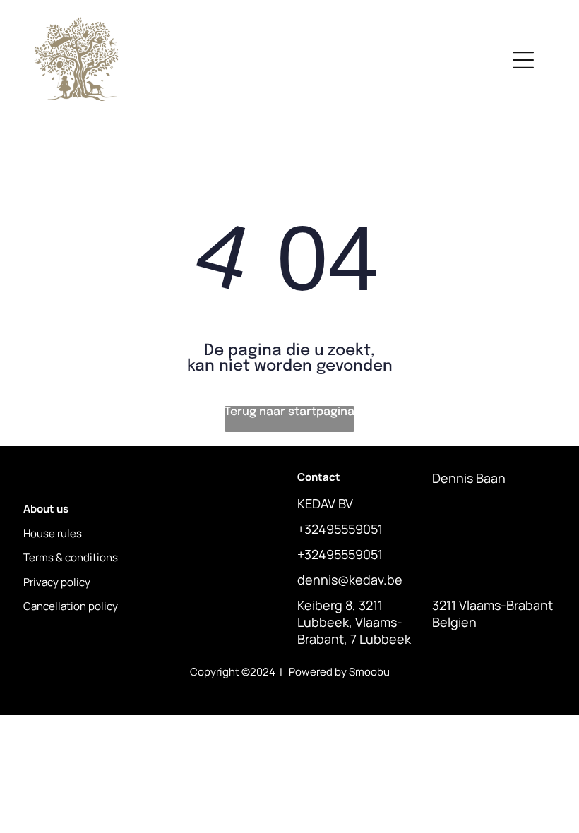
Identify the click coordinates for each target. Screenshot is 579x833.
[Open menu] (523, 60)
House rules (52, 533)
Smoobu (369, 671)
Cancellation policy (70, 606)
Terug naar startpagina (289, 412)
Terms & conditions (70, 557)
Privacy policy (56, 582)
